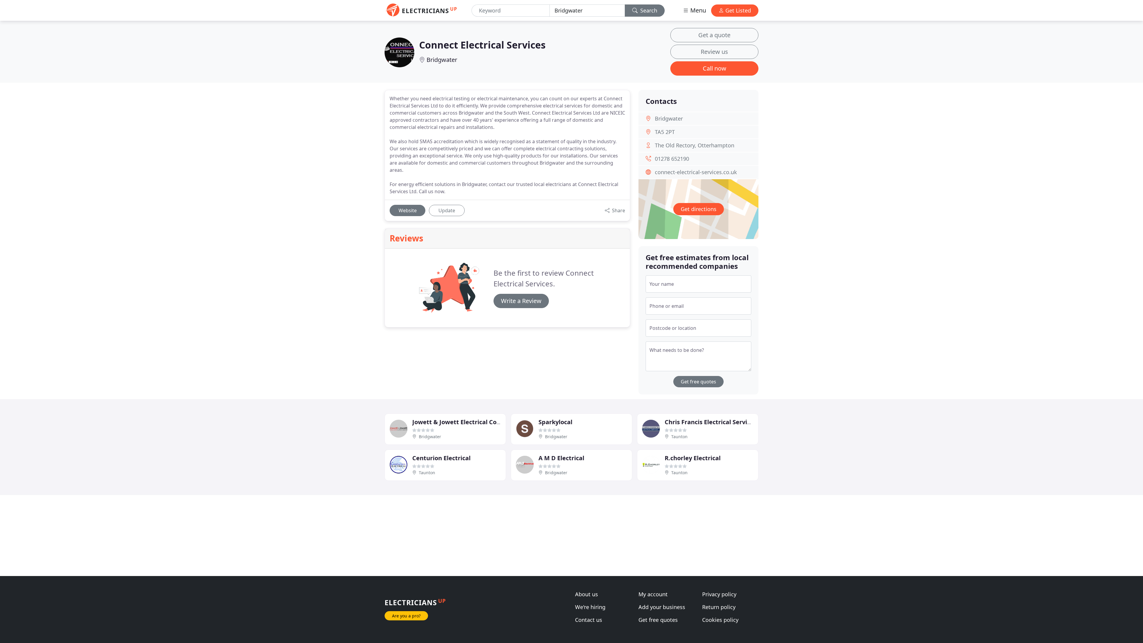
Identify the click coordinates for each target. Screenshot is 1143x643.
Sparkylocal (555, 422)
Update (446, 210)
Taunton (679, 436)
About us (586, 594)
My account (653, 594)
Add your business (661, 607)
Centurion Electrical (441, 458)
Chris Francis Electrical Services (711, 422)
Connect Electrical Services (482, 44)
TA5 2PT (665, 131)
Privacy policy (719, 594)
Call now (714, 68)
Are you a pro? (406, 616)
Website (408, 210)
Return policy (719, 607)
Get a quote (714, 35)
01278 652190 (672, 158)
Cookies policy (720, 619)
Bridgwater (442, 60)
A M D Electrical (561, 458)
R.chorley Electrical (693, 458)
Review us (714, 52)
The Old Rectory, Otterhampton (694, 145)
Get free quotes (698, 381)
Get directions (698, 209)
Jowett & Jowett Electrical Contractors (468, 422)
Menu (697, 10)
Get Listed (737, 10)
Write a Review (521, 301)
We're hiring (590, 607)
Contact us (588, 619)
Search (648, 10)
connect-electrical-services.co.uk (696, 172)
